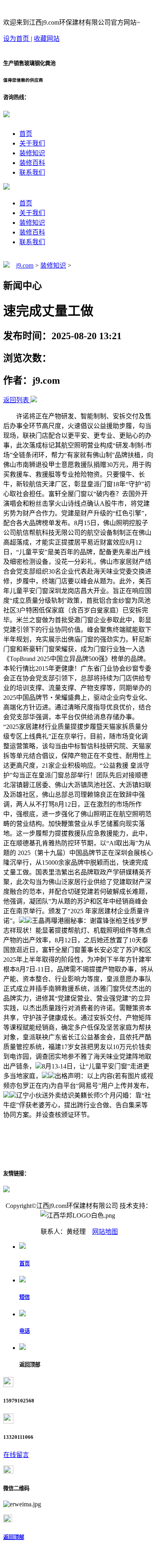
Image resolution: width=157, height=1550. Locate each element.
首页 (25, 133)
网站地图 (105, 1231)
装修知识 (32, 153)
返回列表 (16, 400)
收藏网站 (47, 38)
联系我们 (32, 172)
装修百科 (32, 162)
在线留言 (16, 1454)
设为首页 (17, 38)
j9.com (24, 265)
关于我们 (32, 143)
